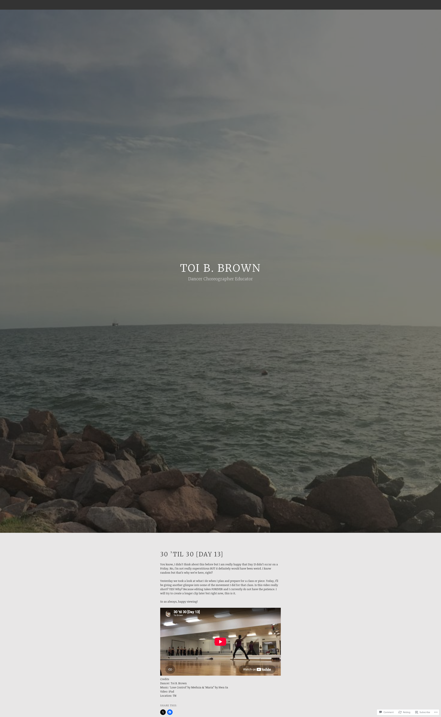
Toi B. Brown (220, 268)
